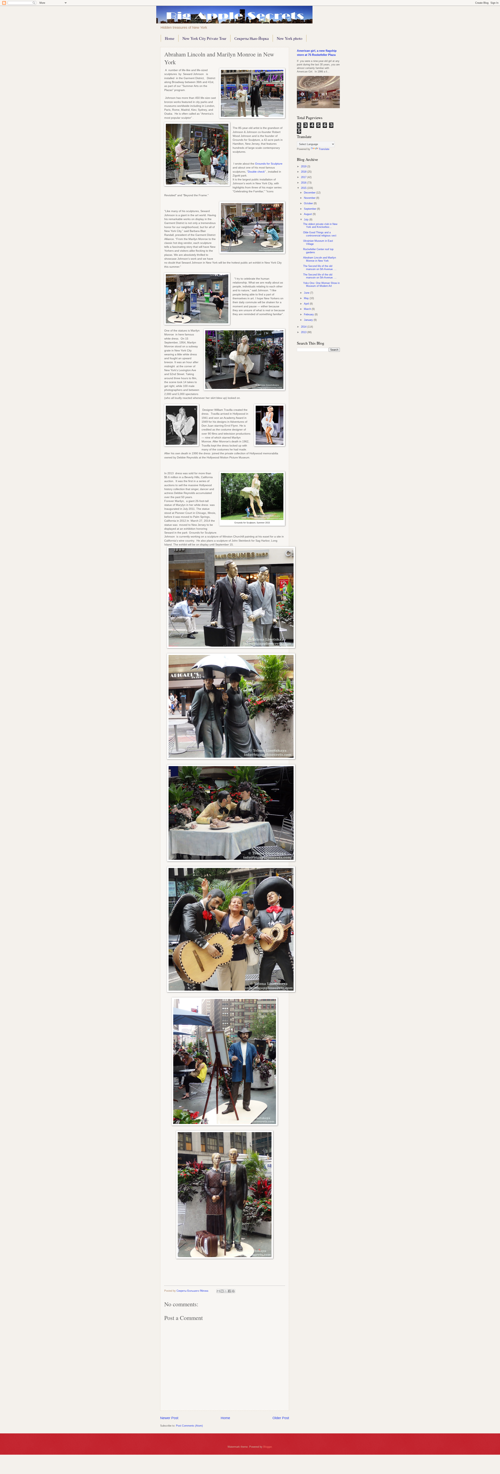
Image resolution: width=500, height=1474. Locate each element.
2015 (304, 187)
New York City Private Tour (204, 38)
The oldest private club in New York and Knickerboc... (320, 225)
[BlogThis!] (222, 1291)
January (309, 319)
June (307, 292)
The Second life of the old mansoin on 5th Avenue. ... (320, 267)
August (308, 214)
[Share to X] (226, 1291)
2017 (304, 177)
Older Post (280, 1418)
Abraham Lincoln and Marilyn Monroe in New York (319, 259)
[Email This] (218, 1291)
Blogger (267, 1446)
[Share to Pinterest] (233, 1291)
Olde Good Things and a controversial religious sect (319, 234)
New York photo (289, 38)
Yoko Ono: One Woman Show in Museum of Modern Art (321, 284)
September (310, 208)
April (307, 303)
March (308, 308)
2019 (304, 166)
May (307, 298)
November (310, 197)
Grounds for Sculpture (268, 163)
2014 (304, 326)
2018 (304, 171)
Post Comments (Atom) (189, 1425)
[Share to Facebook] (229, 1291)
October (309, 203)
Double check (256, 171)
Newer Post (169, 1418)
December (310, 192)
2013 (304, 332)
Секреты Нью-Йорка (251, 38)
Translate (324, 149)
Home (169, 38)
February (309, 314)
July (306, 219)
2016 (304, 182)
